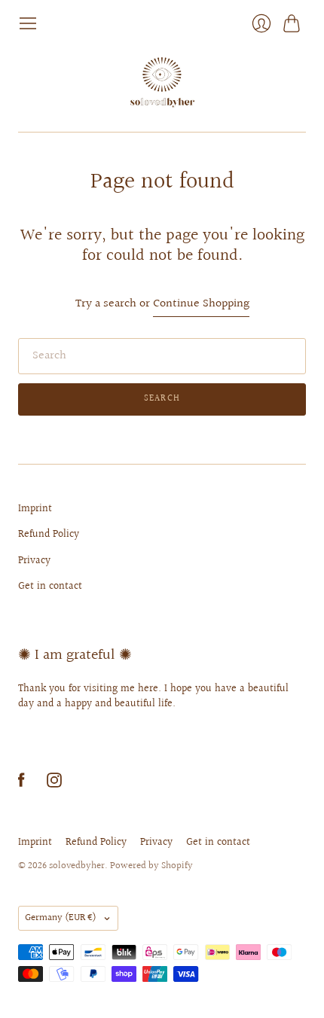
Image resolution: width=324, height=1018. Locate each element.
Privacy (34, 561)
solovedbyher (77, 865)
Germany (60, 917)
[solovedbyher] (162, 82)
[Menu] (28, 23)
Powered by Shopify (151, 865)
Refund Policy (48, 534)
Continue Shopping (201, 304)
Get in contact (50, 586)
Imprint (35, 509)
